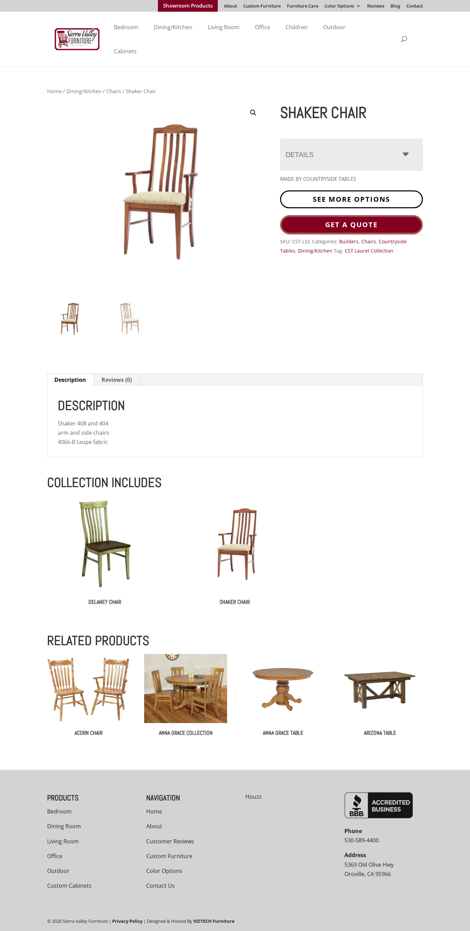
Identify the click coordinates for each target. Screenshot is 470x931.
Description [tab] (70, 380)
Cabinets (125, 51)
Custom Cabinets (69, 885)
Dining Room (64, 826)
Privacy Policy (127, 921)
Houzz (253, 796)
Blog (395, 6)
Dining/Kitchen (173, 27)
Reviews (375, 6)
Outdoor (334, 27)
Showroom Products (188, 6)
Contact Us (160, 885)
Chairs (113, 91)
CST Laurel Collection (369, 250)
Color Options (339, 6)
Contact (414, 6)
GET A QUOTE (351, 224)
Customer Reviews (170, 841)
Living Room (223, 27)
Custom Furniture (262, 6)
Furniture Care (302, 6)
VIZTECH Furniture (214, 921)
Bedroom (126, 27)
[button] (253, 113)
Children (297, 27)
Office (262, 27)
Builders (349, 241)
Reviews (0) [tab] (117, 380)
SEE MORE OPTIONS (351, 199)
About (230, 6)
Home (54, 91)
